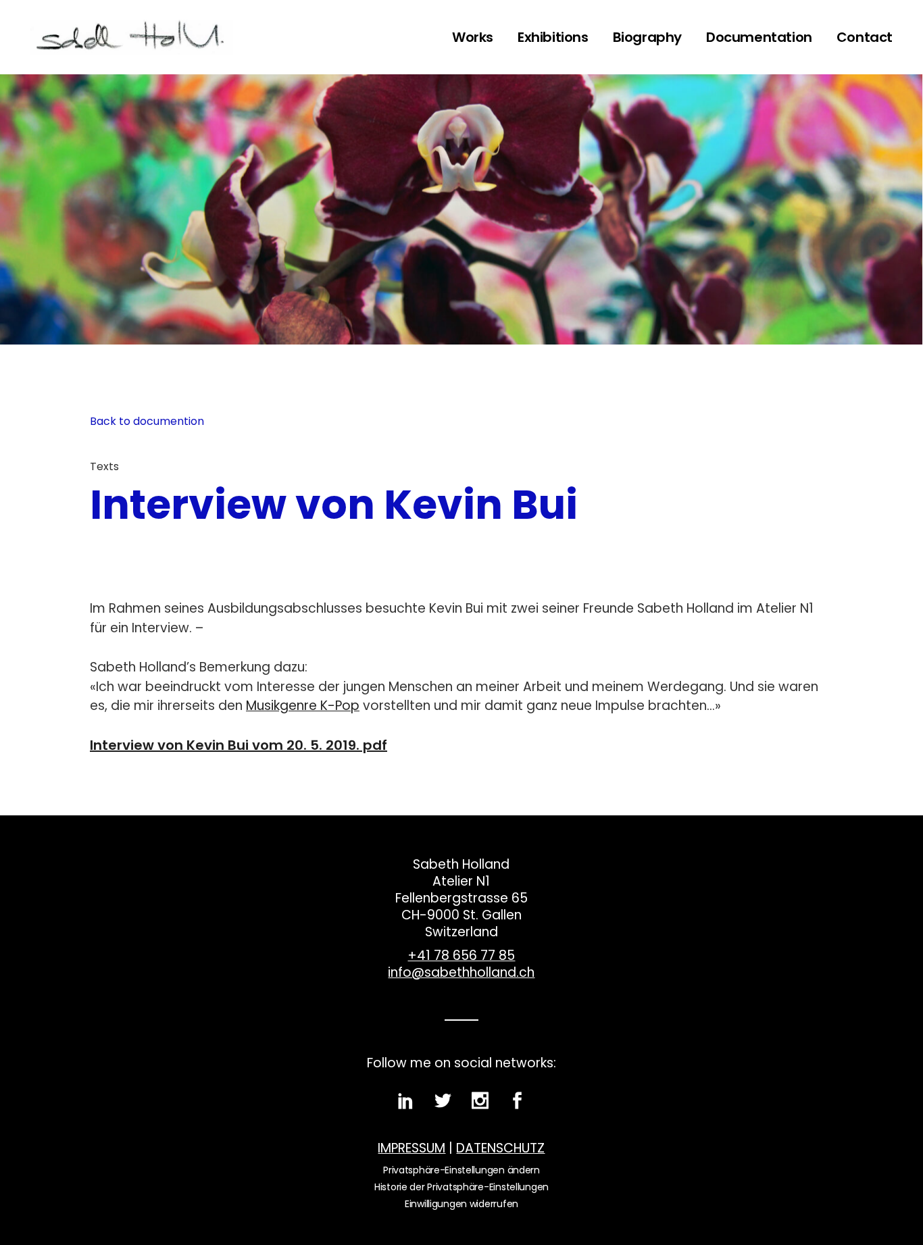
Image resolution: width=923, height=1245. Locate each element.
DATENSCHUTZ (500, 1148)
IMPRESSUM (411, 1148)
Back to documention (147, 421)
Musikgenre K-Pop (302, 705)
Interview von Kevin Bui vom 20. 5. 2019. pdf (238, 745)
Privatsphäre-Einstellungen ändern (461, 1170)
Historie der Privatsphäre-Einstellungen (461, 1187)
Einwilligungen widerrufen (461, 1204)
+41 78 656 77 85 (461, 955)
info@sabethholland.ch (461, 972)
